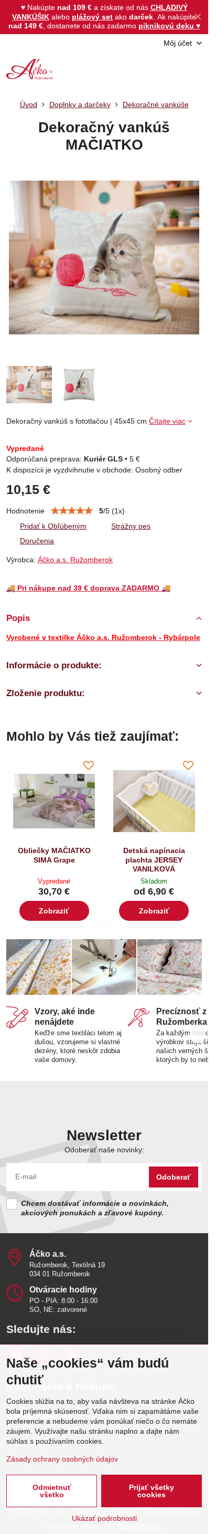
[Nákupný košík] (169, 69)
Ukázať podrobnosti (104, 1518)
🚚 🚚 (88, 588)
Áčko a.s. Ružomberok (75, 559)
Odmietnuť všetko (52, 1491)
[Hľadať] (144, 69)
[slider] (72, 511)
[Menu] (195, 69)
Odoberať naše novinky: (104, 1150)
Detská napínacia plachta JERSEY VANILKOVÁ (154, 859)
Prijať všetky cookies (151, 1491)
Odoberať (173, 1177)
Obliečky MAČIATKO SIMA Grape (54, 855)
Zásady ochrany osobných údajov (62, 1459)
